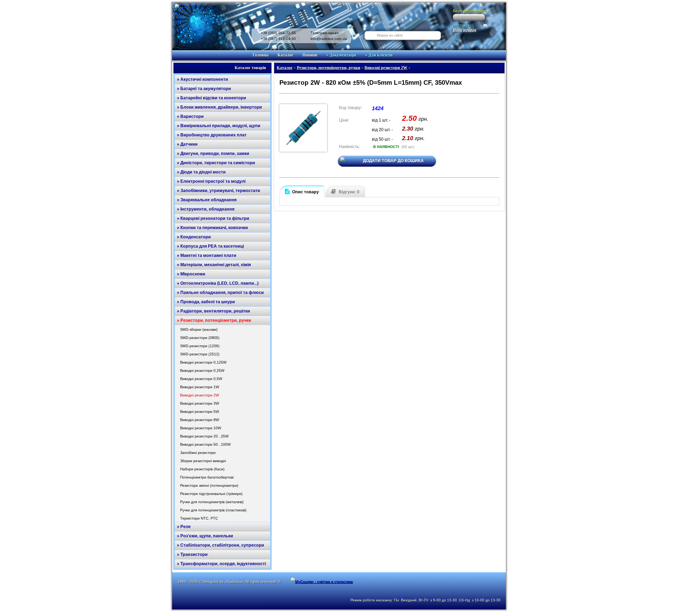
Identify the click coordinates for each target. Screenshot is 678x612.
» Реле (184, 526)
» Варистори (190, 116)
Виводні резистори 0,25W (202, 370)
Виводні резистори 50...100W (205, 444)
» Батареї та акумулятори (204, 88)
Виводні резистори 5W (199, 411)
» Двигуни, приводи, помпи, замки (213, 153)
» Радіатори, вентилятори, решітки (213, 311)
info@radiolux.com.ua (328, 39)
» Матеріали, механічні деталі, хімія (214, 264)
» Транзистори (192, 554)
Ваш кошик (464, 30)
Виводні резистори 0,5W (201, 379)
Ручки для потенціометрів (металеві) (212, 502)
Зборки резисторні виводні (203, 461)
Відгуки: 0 (349, 192)
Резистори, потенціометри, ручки (328, 67)
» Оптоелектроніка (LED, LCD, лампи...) (217, 283)
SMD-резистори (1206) (200, 346)
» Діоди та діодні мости (201, 172)
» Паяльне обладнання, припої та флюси (220, 292)
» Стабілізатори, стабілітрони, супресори (220, 545)
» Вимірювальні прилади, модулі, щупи (218, 125)
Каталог (285, 55)
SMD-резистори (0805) (200, 338)
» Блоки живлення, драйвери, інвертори (219, 107)
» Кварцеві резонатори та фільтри (213, 218)
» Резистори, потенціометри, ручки (214, 320)
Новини (309, 55)
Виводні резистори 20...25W (204, 436)
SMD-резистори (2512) (200, 354)
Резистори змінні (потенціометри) (209, 485)
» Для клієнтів (379, 55)
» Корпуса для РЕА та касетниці (210, 246)
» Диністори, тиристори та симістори (216, 162)
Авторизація (469, 17)
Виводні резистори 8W (199, 420)
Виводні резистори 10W (200, 428)
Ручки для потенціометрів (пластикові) (213, 510)
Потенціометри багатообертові (207, 477)
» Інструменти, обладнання (205, 209)
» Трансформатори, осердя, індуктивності (221, 563)
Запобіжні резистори (198, 452)
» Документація (341, 55)
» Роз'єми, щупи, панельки (205, 536)
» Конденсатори (194, 237)
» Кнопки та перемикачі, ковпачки (212, 227)
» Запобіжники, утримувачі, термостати (218, 190)
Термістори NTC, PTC (199, 518)
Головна (261, 55)
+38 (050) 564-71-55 (278, 33)
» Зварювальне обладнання (207, 200)
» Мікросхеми (191, 274)
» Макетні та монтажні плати (206, 255)
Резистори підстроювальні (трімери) (211, 494)
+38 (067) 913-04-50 (278, 39)
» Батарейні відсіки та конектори (211, 98)
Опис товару (305, 192)
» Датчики (187, 144)
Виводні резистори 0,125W (203, 362)
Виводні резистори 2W (199, 395)
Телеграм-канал (324, 33)
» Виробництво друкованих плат (212, 135)
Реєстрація (461, 25)
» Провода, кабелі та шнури (206, 302)
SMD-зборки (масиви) (199, 329)
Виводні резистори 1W (199, 387)
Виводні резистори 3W (199, 403)
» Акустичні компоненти (202, 79)
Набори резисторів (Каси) (202, 469)
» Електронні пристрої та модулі (211, 181)
